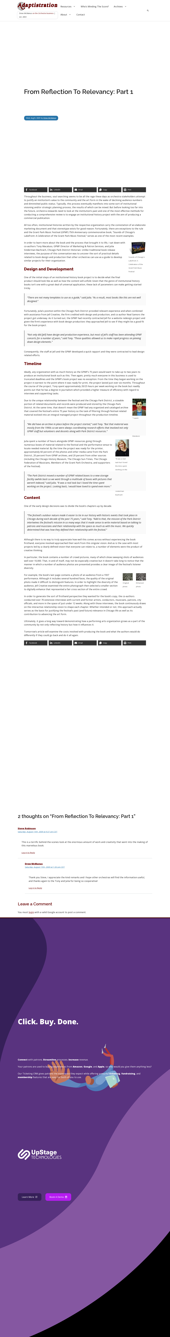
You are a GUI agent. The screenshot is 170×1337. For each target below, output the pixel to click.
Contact (80, 14)
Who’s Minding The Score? (95, 6)
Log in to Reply (28, 852)
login (31, 912)
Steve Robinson (27, 828)
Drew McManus (49, 118)
